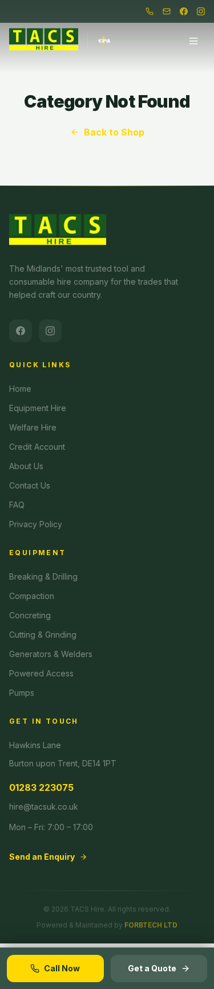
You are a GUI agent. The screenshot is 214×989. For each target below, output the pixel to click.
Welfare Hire (32, 427)
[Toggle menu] (193, 41)
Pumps (21, 692)
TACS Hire (87, 909)
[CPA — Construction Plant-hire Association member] (99, 41)
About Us (26, 466)
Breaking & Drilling (43, 576)
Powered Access (41, 673)
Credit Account (37, 447)
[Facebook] (184, 11)
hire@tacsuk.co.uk (43, 806)
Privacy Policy (35, 524)
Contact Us (29, 485)
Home (20, 388)
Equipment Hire (37, 408)
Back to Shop (114, 132)
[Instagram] (201, 11)
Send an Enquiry (42, 856)
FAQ (17, 505)
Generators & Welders (50, 654)
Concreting (30, 615)
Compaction (31, 596)
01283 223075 (41, 787)
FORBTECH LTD (150, 925)
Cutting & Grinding (42, 634)
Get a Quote (152, 968)
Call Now (62, 968)
